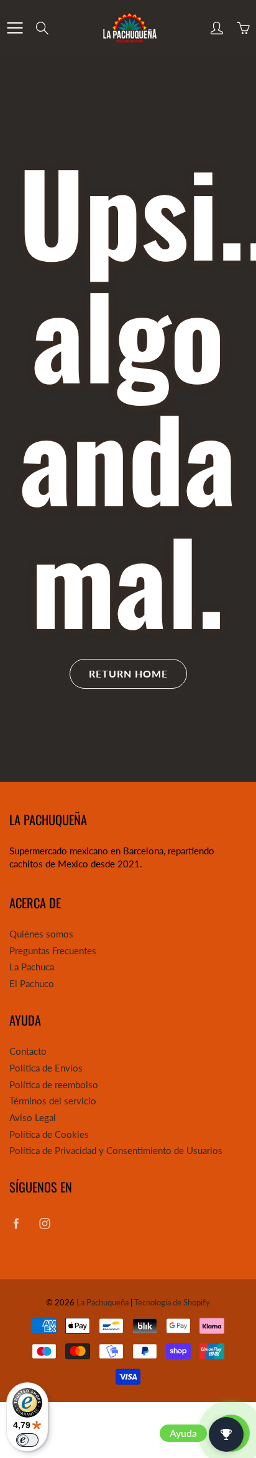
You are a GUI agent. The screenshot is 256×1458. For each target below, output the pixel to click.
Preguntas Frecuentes (52, 951)
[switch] (27, 1440)
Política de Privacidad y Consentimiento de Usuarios (115, 1150)
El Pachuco (31, 983)
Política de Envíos (46, 1068)
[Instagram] (44, 1223)
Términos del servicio (52, 1101)
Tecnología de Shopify (172, 1302)
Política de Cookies (49, 1134)
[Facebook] (16, 1223)
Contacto (28, 1051)
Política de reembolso (53, 1085)
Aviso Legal (32, 1117)
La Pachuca (31, 967)
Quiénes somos (41, 934)
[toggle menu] (14, 28)
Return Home (128, 673)
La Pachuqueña (102, 1302)
